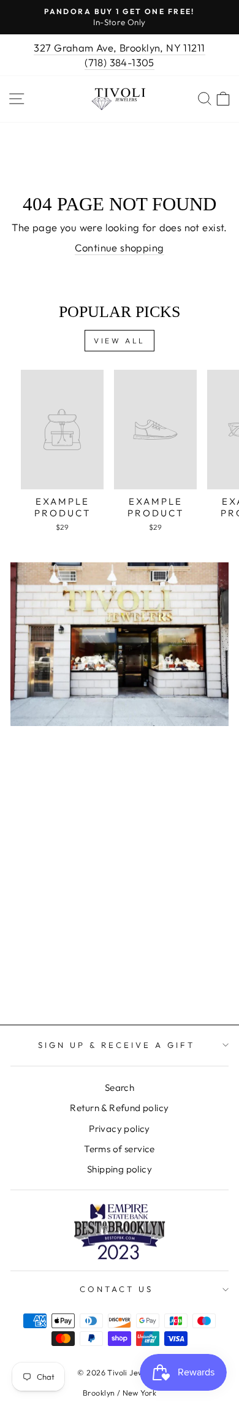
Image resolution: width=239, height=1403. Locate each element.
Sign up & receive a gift (116, 1045)
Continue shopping (119, 247)
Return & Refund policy (119, 1108)
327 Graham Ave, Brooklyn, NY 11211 (119, 47)
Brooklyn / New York (119, 1392)
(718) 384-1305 (119, 62)
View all (119, 340)
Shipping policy (119, 1169)
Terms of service (119, 1149)
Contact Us (116, 1289)
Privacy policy (119, 1128)
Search (119, 1087)
